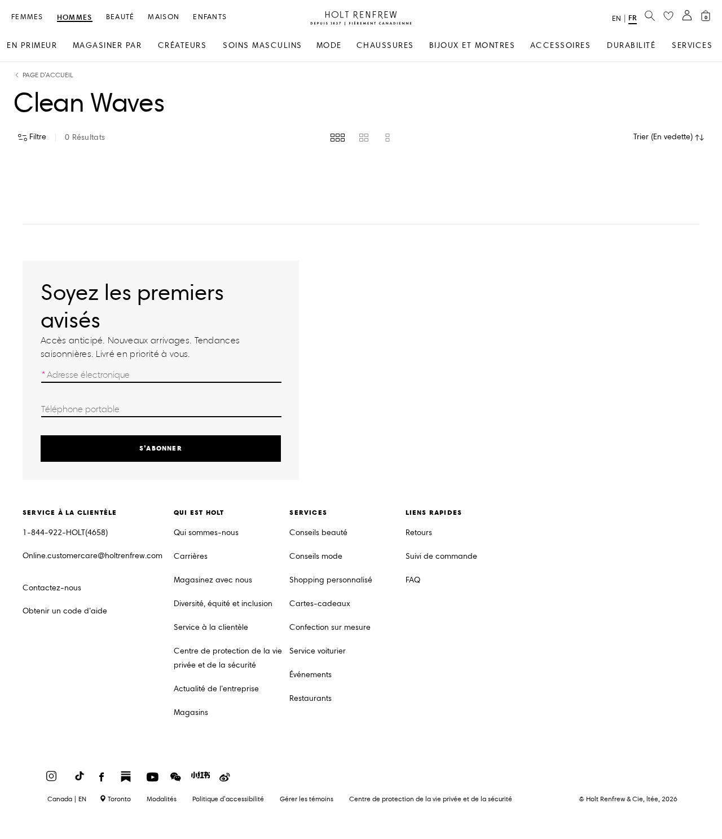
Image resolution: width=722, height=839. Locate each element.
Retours (419, 532)
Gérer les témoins (306, 798)
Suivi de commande (441, 556)
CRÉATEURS (182, 45)
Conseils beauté (318, 532)
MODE (329, 45)
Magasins (191, 712)
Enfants (210, 17)
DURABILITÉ (631, 45)
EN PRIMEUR (32, 45)
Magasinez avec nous (213, 580)
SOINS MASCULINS (262, 45)
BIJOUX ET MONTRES (472, 45)
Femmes (27, 17)
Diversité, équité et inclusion (223, 603)
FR (632, 18)
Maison (163, 17)
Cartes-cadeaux (319, 603)
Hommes (75, 18)
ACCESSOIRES (560, 45)
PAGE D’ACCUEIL (48, 75)
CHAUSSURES (385, 45)
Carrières (191, 556)
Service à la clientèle (211, 627)
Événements (310, 674)
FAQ (413, 580)
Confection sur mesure (330, 627)
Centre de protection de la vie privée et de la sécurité (228, 658)
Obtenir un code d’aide (65, 611)
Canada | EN (66, 799)
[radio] (337, 138)
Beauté (120, 17)
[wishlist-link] (668, 16)
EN (616, 18)
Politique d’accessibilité (228, 798)
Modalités (162, 798)
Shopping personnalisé (330, 580)
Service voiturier (317, 651)
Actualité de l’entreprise (216, 689)
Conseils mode (315, 556)
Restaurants (310, 698)
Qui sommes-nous (206, 532)
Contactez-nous (52, 588)
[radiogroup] (361, 138)
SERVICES (692, 45)
